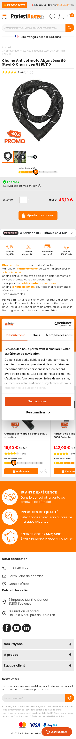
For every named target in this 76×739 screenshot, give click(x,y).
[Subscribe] (69, 698)
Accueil (6, 47)
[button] (20, 157)
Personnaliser (35, 412)
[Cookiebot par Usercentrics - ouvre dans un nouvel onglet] (55, 324)
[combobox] (38, 28)
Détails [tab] (35, 334)
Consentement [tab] (14, 334)
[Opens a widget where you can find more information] (57, 732)
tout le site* (62, 5)
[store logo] (27, 16)
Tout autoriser (38, 401)
